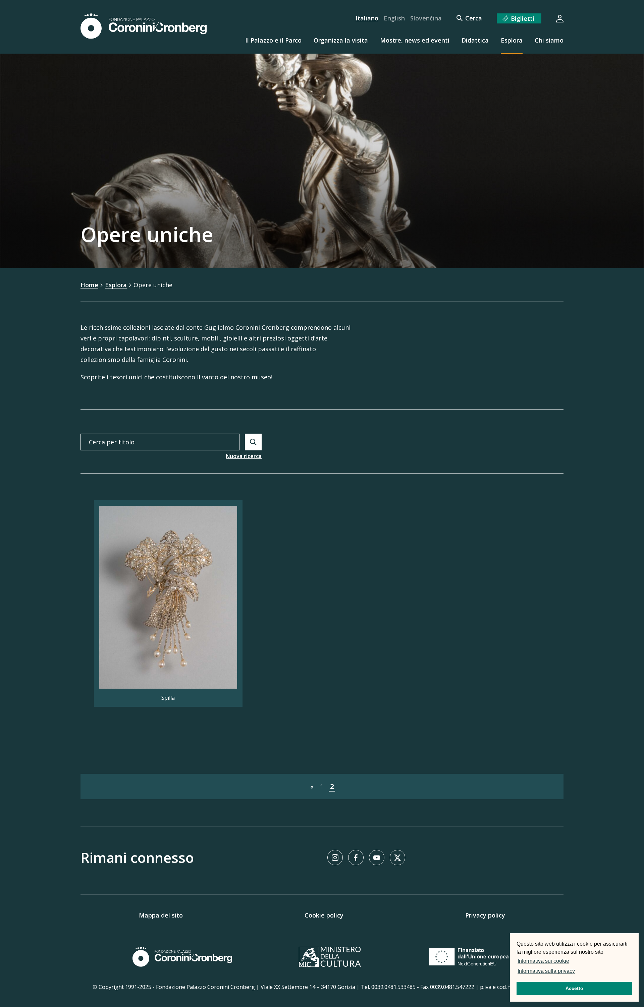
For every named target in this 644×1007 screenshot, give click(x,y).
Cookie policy (324, 915)
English (394, 18)
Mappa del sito (161, 915)
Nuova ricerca (244, 456)
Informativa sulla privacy (546, 971)
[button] (578, 972)
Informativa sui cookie (543, 961)
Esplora (116, 285)
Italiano (367, 18)
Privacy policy (485, 915)
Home (89, 285)
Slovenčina (426, 18)
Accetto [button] (574, 988)
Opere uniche (152, 285)
